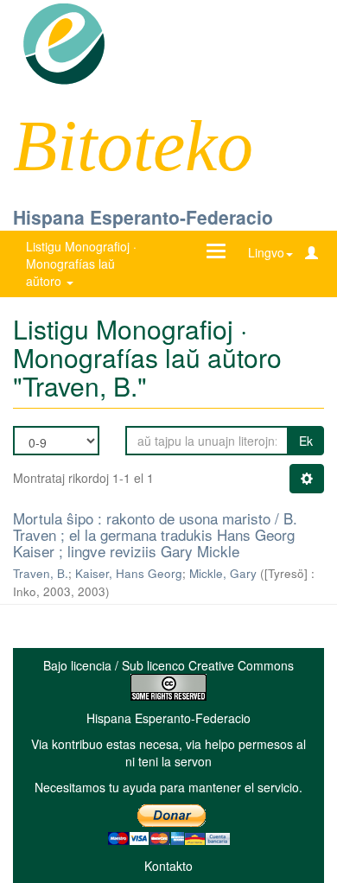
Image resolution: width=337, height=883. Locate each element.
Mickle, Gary (223, 573)
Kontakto (168, 865)
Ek (306, 440)
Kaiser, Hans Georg (128, 573)
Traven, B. (40, 573)
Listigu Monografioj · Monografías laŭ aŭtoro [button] (81, 263)
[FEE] (63, 42)
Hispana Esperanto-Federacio (143, 217)
